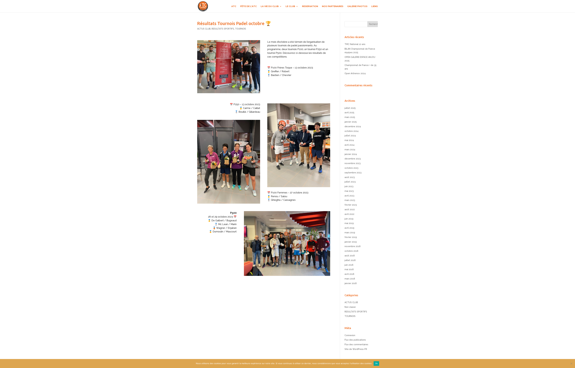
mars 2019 (350, 232)
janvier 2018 (351, 283)
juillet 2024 (350, 135)
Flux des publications (355, 340)
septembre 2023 (353, 172)
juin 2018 (349, 265)
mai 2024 (349, 140)
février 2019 (351, 237)
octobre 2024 (351, 131)
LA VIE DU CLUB (270, 6)
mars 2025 (350, 117)
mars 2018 (350, 278)
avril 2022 (349, 214)
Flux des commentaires (356, 344)
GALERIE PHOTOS (357, 6)
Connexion (350, 335)
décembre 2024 (353, 126)
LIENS (374, 6)
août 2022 (350, 209)
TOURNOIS (240, 29)
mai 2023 (349, 191)
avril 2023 (349, 195)
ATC (233, 6)
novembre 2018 (353, 246)
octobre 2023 (351, 168)
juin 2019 (349, 219)
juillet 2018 (350, 260)
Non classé (350, 307)
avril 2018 (349, 274)
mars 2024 (350, 149)
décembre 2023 (353, 158)
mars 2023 (350, 200)
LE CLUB (290, 6)
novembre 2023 (353, 163)
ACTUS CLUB (204, 29)
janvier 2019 (351, 242)
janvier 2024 (351, 154)
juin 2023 (349, 186)
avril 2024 (349, 145)
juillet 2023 (350, 182)
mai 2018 (349, 269)
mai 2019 (349, 223)
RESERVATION (310, 6)
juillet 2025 (350, 108)
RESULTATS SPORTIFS (223, 29)
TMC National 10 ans (355, 44)
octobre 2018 (351, 251)
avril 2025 (349, 112)
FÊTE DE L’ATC (248, 6)
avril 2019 (349, 228)
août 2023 (350, 177)
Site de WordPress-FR (356, 349)
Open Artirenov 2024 (355, 73)
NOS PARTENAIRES (332, 6)
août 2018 (350, 255)
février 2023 (351, 205)
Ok (376, 363)
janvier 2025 (351, 122)
